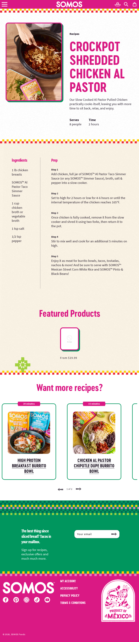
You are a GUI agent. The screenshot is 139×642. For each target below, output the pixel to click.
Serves (74, 120)
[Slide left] (60, 489)
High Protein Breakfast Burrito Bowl (29, 466)
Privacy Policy (69, 595)
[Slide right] (79, 489)
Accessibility (69, 588)
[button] (5, 4)
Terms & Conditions (73, 603)
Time (92, 120)
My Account (68, 581)
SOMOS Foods (18, 634)
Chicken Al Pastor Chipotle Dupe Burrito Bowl (94, 466)
